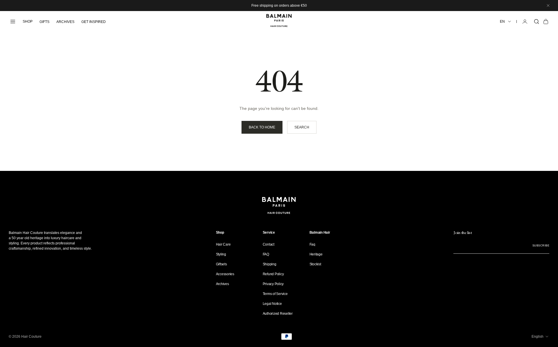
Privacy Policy (273, 284)
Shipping (269, 264)
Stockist (315, 264)
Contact (268, 244)
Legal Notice (272, 304)
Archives (222, 284)
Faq (312, 244)
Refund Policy (273, 274)
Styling (221, 254)
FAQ (266, 254)
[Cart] (545, 21)
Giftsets (221, 264)
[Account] (524, 21)
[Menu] (13, 21)
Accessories (225, 274)
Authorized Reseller (278, 314)
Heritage (316, 254)
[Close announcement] (548, 5)
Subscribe (540, 245)
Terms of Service (275, 294)
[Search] (536, 21)
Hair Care (223, 244)
